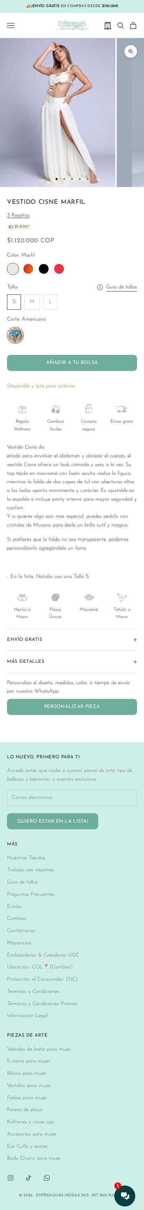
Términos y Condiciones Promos (42, 1004)
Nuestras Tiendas (26, 858)
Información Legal (27, 1015)
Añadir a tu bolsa (72, 362)
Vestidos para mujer (29, 1085)
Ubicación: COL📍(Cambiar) (40, 967)
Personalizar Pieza (72, 706)
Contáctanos (21, 930)
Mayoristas (19, 943)
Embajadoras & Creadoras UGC (43, 955)
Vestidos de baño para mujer (39, 1049)
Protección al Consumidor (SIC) (42, 979)
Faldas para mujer (27, 1098)
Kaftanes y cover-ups (30, 1122)
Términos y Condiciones (33, 991)
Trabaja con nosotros (30, 870)
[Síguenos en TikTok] (28, 1177)
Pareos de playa (24, 1109)
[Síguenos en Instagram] (10, 1177)
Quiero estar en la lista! (52, 821)
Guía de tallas (121, 287)
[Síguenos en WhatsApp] (46, 1177)
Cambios (16, 918)
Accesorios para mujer (32, 1134)
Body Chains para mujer (34, 1158)
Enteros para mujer (28, 1061)
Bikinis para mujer (26, 1073)
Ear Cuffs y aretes (27, 1146)
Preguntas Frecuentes (31, 894)
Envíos (14, 906)
